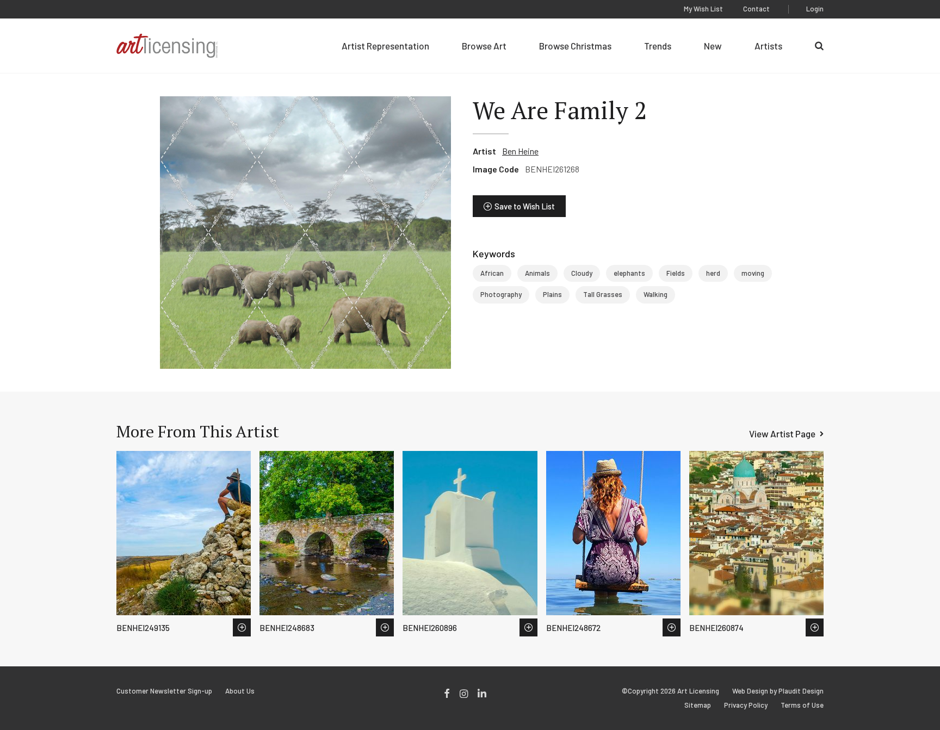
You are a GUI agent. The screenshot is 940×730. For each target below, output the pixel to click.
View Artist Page (782, 433)
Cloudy (581, 273)
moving (752, 273)
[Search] (819, 45)
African (492, 273)
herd (713, 273)
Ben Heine (520, 151)
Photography (501, 294)
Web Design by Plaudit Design (778, 691)
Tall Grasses (602, 294)
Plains (552, 294)
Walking (655, 294)
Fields (675, 273)
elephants (629, 273)
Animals (537, 273)
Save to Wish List (524, 206)
